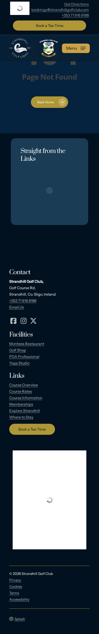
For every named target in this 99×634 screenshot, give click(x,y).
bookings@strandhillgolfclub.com (60, 10)
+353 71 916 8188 (75, 15)
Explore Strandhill (24, 410)
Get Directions (76, 4)
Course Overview (23, 385)
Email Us (16, 307)
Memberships (21, 404)
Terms (14, 593)
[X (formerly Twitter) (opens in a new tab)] (33, 320)
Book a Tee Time (49, 25)
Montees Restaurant (26, 343)
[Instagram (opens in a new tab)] (23, 320)
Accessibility (19, 599)
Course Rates (20, 391)
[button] (76, 48)
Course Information (25, 397)
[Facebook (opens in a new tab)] (13, 320)
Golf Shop (17, 350)
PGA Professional (24, 356)
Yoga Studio (19, 363)
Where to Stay (21, 417)
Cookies (15, 586)
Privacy (15, 580)
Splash (20, 619)
